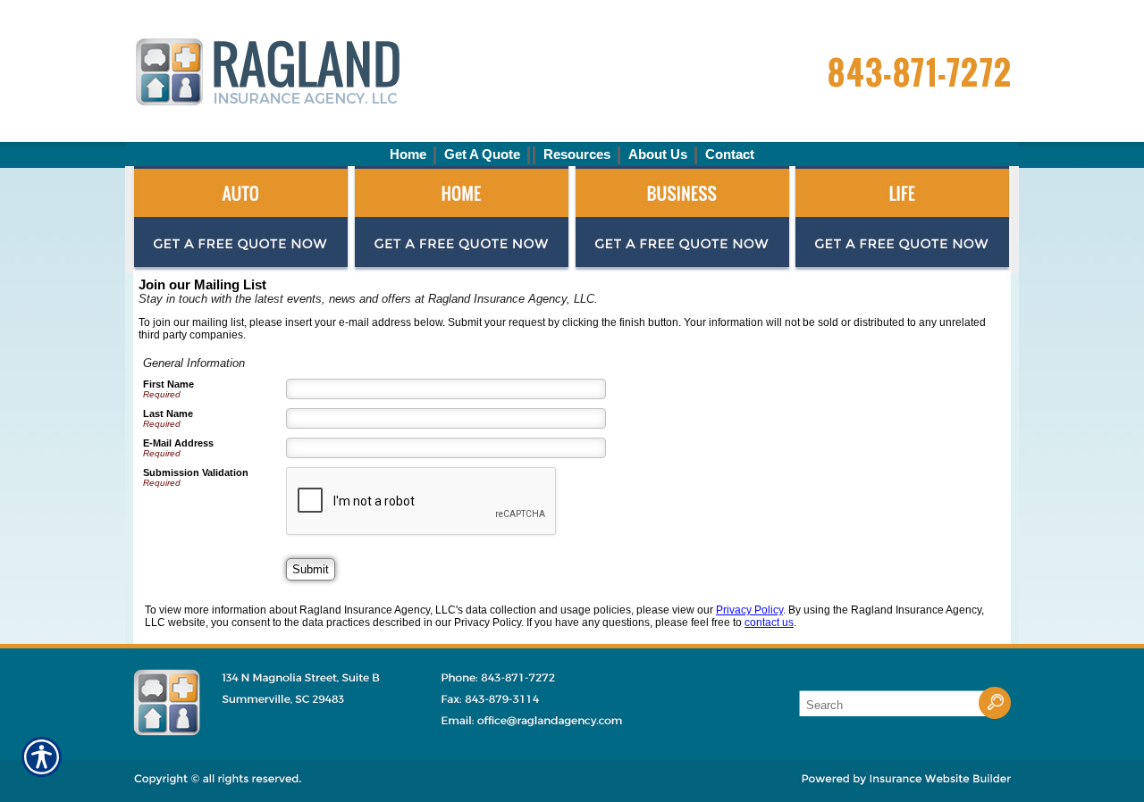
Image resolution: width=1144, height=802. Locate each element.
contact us (769, 622)
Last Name (168, 413)
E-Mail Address (178, 443)
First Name (168, 384)
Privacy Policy (749, 610)
